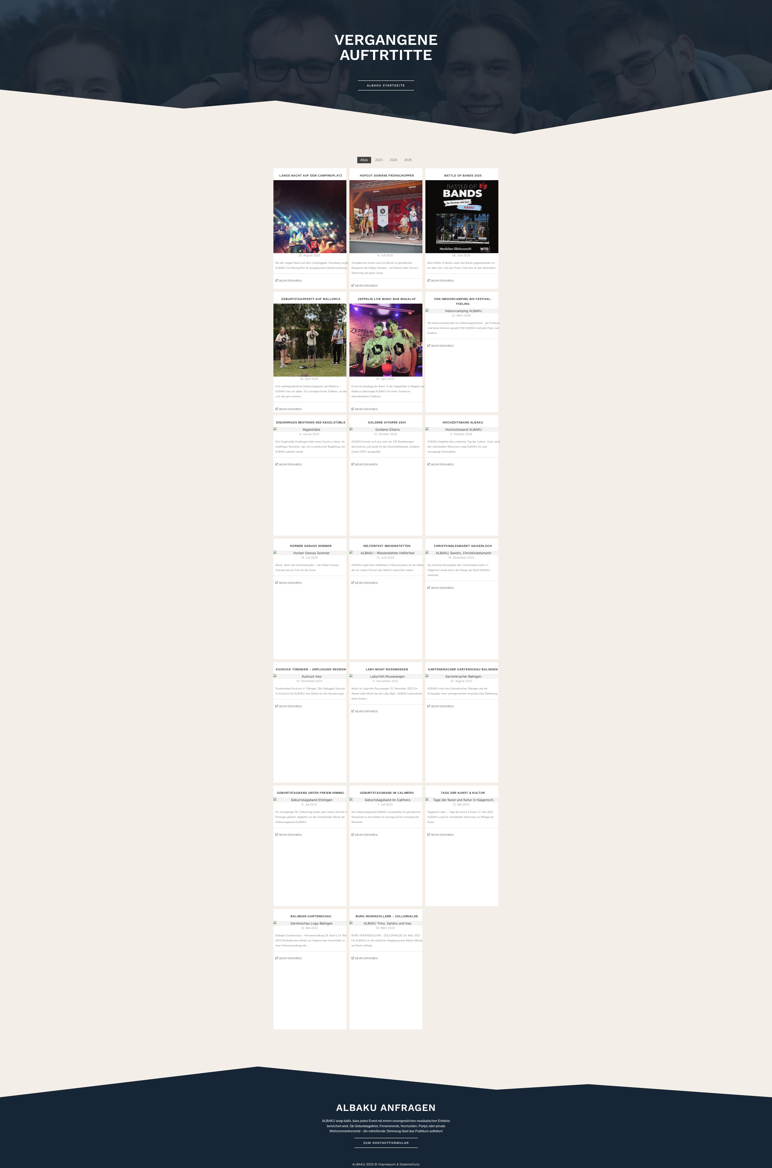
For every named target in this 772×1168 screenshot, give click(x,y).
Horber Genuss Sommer (311, 546)
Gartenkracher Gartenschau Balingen (463, 669)
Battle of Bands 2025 (463, 175)
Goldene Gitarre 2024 (387, 422)
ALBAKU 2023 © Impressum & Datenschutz (386, 1164)
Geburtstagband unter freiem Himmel (311, 792)
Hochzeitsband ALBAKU (463, 422)
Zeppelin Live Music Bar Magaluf (387, 299)
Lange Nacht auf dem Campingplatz (310, 175)
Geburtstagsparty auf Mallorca (311, 299)
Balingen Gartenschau (311, 916)
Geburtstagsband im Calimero (387, 792)
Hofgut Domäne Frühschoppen (387, 175)
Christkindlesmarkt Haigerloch (463, 546)
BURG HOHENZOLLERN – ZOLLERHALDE (387, 916)
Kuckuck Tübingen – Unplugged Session (311, 669)
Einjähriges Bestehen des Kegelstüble (311, 422)
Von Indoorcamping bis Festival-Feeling (463, 301)
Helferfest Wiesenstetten (387, 546)
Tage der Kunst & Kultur (463, 792)
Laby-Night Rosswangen (387, 669)
